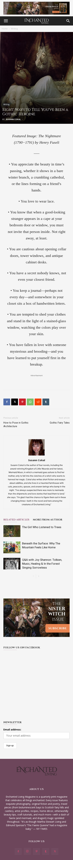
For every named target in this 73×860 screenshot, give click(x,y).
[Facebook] (6, 402)
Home (5, 28)
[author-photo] (36, 455)
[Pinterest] (22, 402)
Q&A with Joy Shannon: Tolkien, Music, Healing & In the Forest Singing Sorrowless (42, 563)
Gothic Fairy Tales (60, 422)
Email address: (12, 729)
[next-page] (38, 576)
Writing (14, 28)
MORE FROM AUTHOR (47, 519)
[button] (5, 21)
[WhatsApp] (30, 402)
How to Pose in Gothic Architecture (16, 424)
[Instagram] (27, 851)
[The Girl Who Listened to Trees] (11, 531)
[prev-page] (33, 576)
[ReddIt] (38, 402)
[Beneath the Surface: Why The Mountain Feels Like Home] (11, 547)
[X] (14, 402)
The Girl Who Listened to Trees (41, 527)
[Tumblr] (45, 402)
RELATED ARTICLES (16, 519)
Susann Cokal (13, 119)
